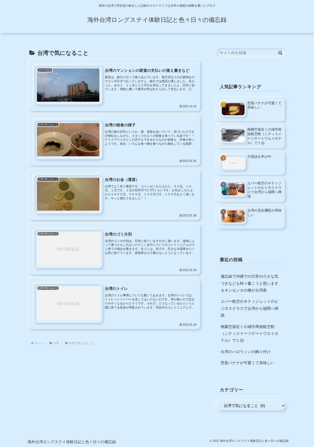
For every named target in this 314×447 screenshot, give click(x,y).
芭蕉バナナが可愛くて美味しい (247, 363)
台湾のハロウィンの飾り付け (246, 352)
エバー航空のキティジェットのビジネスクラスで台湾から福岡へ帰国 (249, 308)
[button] (280, 53)
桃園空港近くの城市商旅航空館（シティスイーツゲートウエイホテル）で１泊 (249, 334)
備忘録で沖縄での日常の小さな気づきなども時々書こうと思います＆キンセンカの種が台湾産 (249, 283)
